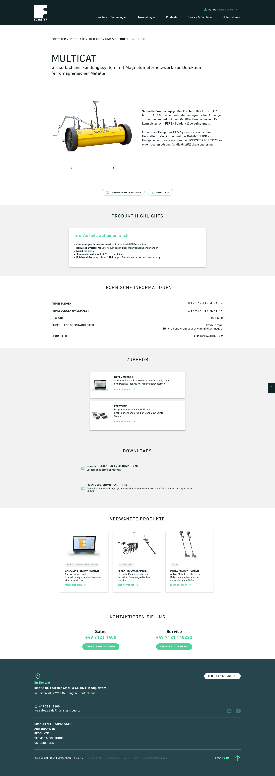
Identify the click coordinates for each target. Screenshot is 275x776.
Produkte (41, 733)
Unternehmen (44, 743)
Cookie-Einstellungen (155, 758)
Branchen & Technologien (53, 724)
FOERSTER (59, 39)
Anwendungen (44, 729)
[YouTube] (238, 711)
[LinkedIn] (229, 711)
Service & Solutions (49, 738)
